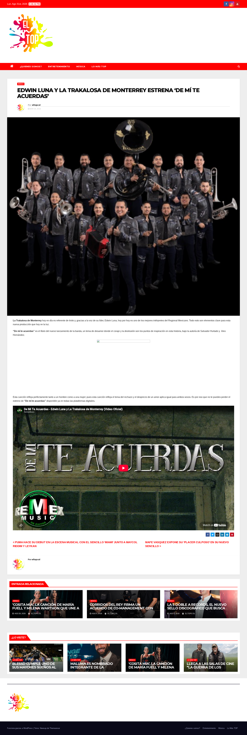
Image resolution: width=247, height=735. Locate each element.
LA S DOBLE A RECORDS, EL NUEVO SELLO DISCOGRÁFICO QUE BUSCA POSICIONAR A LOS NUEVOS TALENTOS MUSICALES (200, 610)
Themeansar (55, 728)
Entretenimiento (59, 66)
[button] (239, 66)
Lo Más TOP (99, 66)
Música (80, 66)
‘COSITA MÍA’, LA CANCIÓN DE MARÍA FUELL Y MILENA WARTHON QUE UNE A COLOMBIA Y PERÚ (45, 608)
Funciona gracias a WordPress (20, 728)
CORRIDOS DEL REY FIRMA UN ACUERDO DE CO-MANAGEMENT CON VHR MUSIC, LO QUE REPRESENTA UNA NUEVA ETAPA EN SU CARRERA (122, 610)
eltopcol (36, 105)
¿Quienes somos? (31, 66)
